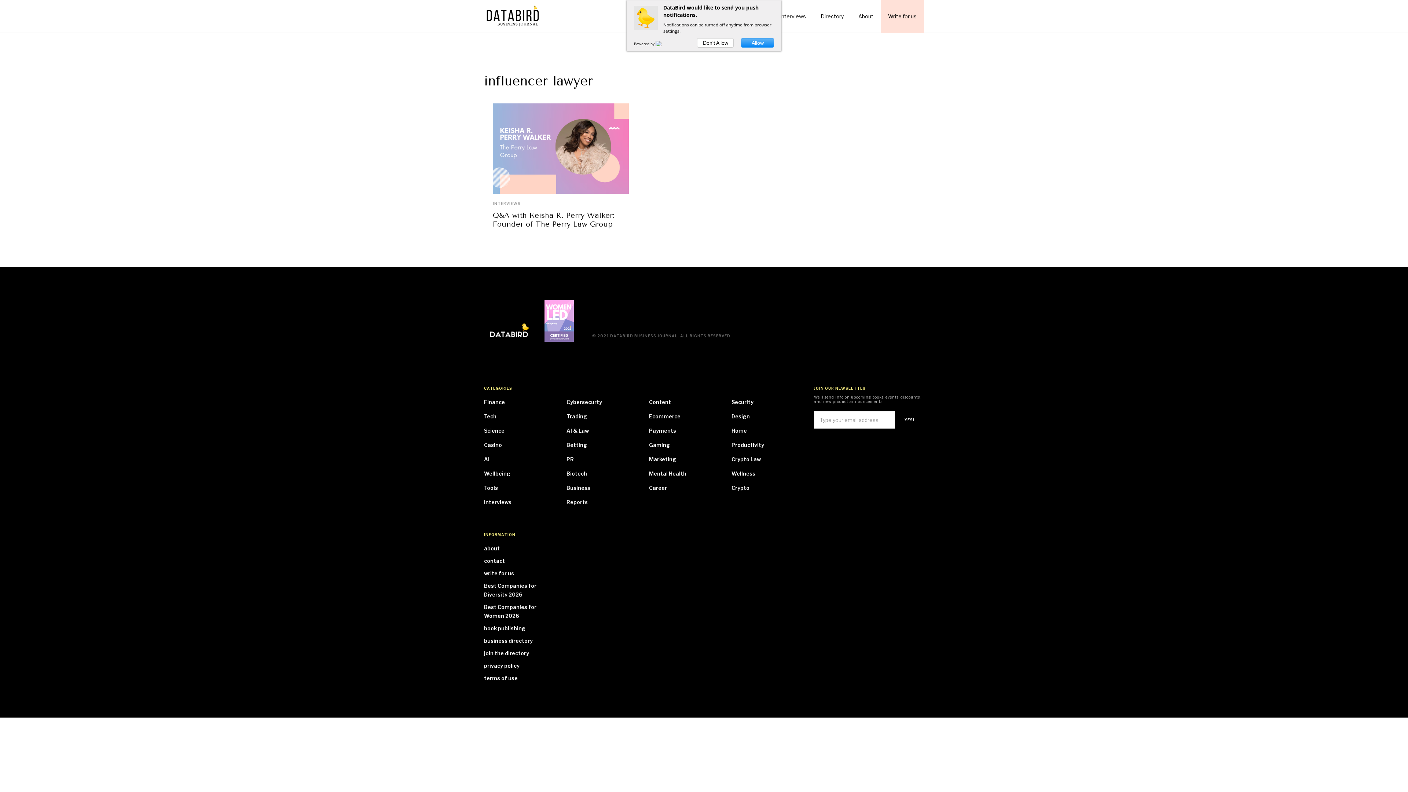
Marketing (662, 459)
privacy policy (502, 666)
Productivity (748, 445)
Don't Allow (715, 43)
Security (743, 402)
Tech (490, 416)
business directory (508, 641)
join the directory (506, 653)
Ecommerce (665, 416)
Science (494, 431)
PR (570, 459)
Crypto (740, 488)
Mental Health (667, 473)
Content (660, 402)
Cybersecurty (584, 402)
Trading (576, 416)
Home (739, 431)
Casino (493, 445)
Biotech (576, 473)
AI (486, 459)
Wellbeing (497, 473)
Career (658, 488)
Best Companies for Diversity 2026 (510, 590)
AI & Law (577, 431)
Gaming (659, 445)
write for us (499, 573)
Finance (494, 402)
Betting (576, 445)
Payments (662, 431)
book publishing (504, 628)
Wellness (743, 473)
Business (578, 488)
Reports (577, 502)
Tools (491, 488)
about (492, 548)
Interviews (507, 203)
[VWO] (663, 43)
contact (494, 561)
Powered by (645, 43)
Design (741, 416)
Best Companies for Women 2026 (510, 611)
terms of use (501, 678)
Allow (758, 43)
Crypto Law (746, 459)
